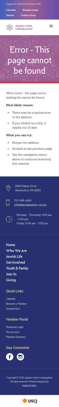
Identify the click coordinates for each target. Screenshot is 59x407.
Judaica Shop (28, 15)
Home (10, 245)
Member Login (30, 10)
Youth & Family (17, 268)
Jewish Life (14, 256)
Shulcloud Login (14, 327)
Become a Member (16, 303)
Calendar (11, 10)
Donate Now (13, 308)
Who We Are (16, 250)
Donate (10, 15)
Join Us (11, 274)
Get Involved (15, 262)
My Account (12, 332)
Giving (11, 280)
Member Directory (16, 336)
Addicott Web (29, 385)
